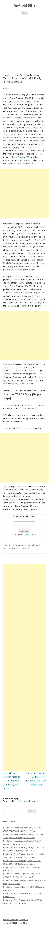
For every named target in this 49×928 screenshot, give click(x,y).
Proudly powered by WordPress (15, 920)
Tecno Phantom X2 (20, 157)
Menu (24, 13)
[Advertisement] (24, 41)
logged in (19, 801)
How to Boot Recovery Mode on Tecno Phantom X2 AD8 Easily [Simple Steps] (11, 781)
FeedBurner (30, 534)
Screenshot (8, 548)
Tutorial (27, 545)
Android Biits (24, 5)
